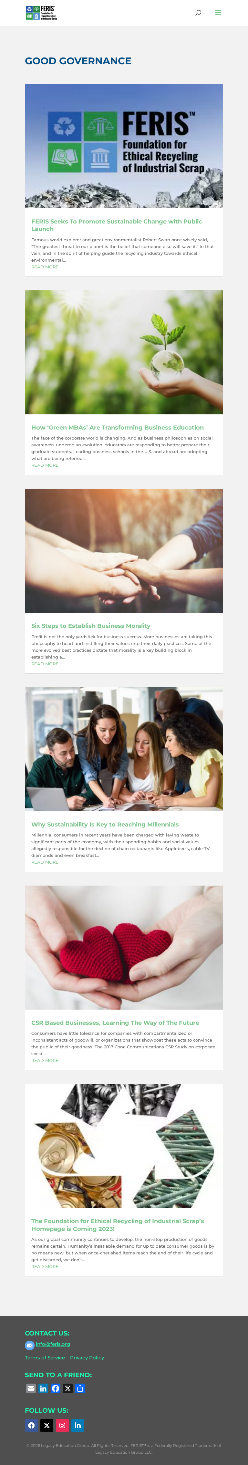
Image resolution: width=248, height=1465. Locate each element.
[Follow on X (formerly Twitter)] (46, 1425)
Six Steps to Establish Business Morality (90, 625)
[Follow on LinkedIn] (77, 1425)
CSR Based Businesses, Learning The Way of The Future (115, 1022)
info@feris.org (53, 1344)
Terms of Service (45, 1358)
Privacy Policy (87, 1358)
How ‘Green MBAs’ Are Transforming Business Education (117, 427)
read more (44, 266)
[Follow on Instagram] (62, 1425)
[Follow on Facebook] (31, 1425)
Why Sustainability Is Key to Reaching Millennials (105, 824)
